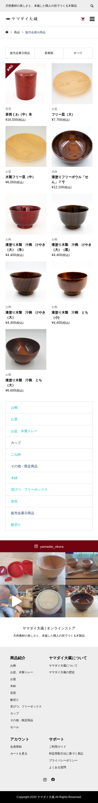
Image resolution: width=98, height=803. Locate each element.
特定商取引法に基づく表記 (66, 753)
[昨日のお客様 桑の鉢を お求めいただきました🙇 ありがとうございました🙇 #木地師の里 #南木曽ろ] (81, 601)
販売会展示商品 (22, 513)
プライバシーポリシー (63, 760)
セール (14, 727)
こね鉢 (16, 454)
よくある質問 (57, 767)
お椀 (14, 407)
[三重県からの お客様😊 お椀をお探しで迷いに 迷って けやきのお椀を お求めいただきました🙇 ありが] (49, 568)
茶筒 (14, 501)
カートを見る (18, 753)
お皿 (14, 419)
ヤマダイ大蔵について (63, 665)
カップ (16, 443)
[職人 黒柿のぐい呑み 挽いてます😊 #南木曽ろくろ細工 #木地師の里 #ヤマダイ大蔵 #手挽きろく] (16, 601)
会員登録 (16, 746)
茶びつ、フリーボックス (29, 489)
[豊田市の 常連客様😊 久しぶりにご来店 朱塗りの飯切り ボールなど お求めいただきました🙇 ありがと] (16, 568)
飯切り (16, 525)
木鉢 (14, 478)
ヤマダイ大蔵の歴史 (62, 672)
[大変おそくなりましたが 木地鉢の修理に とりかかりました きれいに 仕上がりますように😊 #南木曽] (49, 601)
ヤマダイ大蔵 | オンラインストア (49, 628)
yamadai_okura (52, 546)
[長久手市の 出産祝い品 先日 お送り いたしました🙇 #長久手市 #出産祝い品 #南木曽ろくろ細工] (81, 568)
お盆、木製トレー (24, 431)
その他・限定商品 (24, 466)
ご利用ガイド (57, 746)
